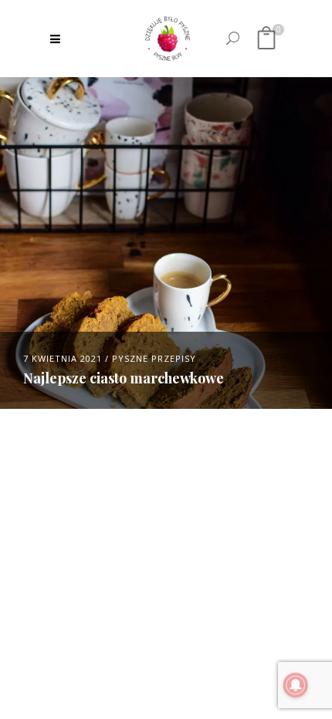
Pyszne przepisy (154, 358)
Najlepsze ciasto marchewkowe (123, 378)
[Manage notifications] (295, 685)
